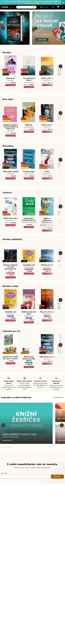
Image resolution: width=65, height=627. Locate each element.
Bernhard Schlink (47, 314)
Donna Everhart (47, 80)
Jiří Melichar (24, 222)
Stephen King (47, 127)
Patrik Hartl (10, 130)
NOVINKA (5, 74)
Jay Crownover (47, 267)
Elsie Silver (10, 80)
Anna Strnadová (28, 82)
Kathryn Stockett (28, 267)
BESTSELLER (6, 72)
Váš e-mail (4, 473)
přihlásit (57, 476)
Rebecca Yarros (29, 173)
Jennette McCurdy (29, 315)
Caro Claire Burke (29, 127)
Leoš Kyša (10, 270)
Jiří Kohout (43, 224)
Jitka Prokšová (43, 225)
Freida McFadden (47, 173)
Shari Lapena (10, 173)
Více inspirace (57, 397)
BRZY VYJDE (6, 121)
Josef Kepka (51, 225)
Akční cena (61, 350)
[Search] (34, 7)
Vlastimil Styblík (32, 222)
